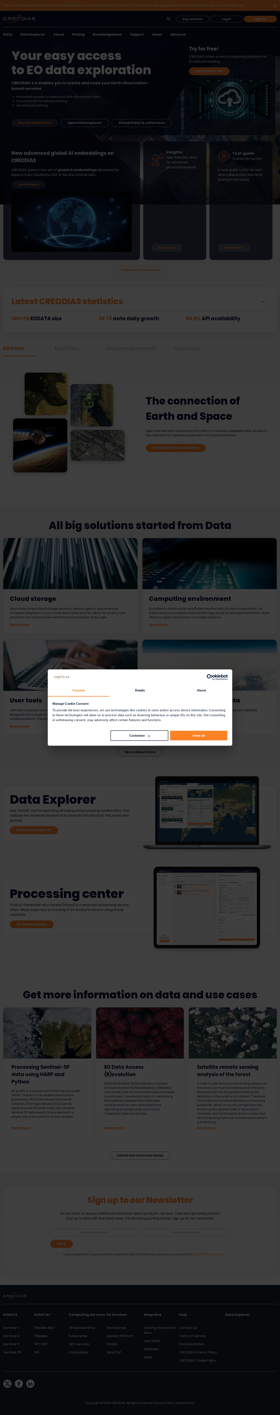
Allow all (198, 735)
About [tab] (201, 690)
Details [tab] (140, 690)
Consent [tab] (78, 690)
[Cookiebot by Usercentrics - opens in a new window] (210, 677)
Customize (137, 735)
